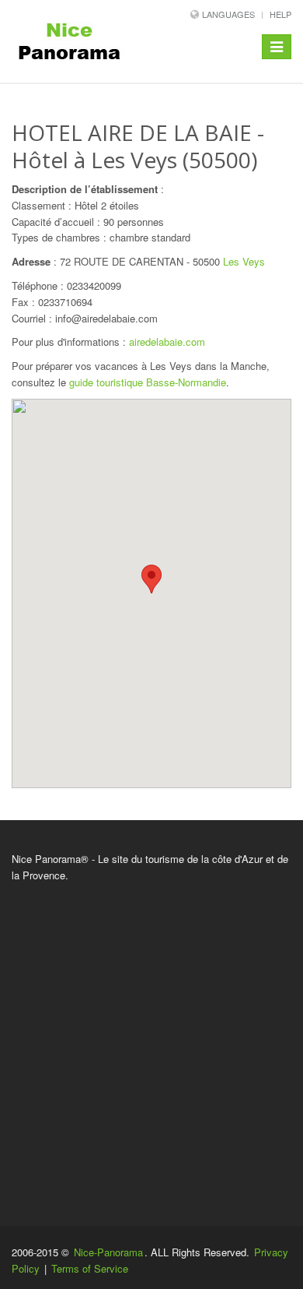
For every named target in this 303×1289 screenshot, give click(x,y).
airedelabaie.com (167, 341)
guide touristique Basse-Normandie (147, 382)
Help (280, 14)
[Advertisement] (151, 1043)
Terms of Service (89, 1268)
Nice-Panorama (108, 1252)
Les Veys (244, 261)
